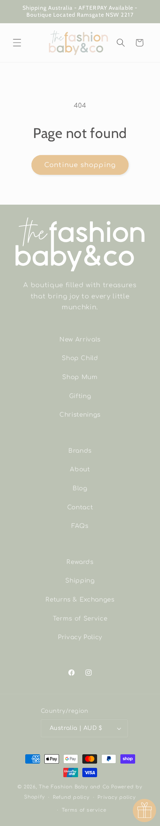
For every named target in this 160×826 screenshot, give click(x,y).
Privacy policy (116, 797)
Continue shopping (80, 165)
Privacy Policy (80, 637)
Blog (80, 488)
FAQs (80, 526)
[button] (17, 42)
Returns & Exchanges (80, 599)
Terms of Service (80, 618)
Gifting (80, 396)
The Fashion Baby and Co (74, 787)
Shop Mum (79, 377)
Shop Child (80, 358)
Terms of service (84, 810)
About (80, 469)
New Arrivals (80, 339)
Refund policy (71, 797)
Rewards (80, 562)
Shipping (79, 580)
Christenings (80, 414)
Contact (80, 507)
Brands (80, 450)
